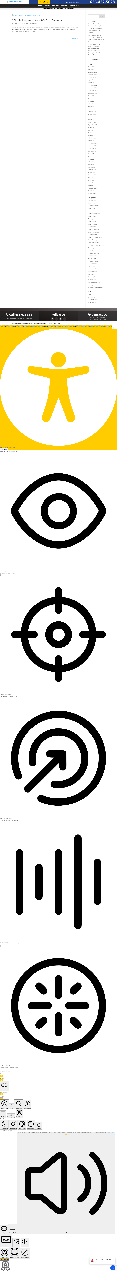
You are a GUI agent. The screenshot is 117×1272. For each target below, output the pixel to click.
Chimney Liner (92, 216)
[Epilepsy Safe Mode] (1, 1070)
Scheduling (91, 274)
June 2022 (91, 159)
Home (40, 6)
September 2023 (92, 125)
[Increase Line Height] (1, 1094)
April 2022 (91, 164)
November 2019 (92, 188)
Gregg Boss (17, 23)
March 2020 (91, 185)
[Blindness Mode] (1, 946)
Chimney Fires (92, 208)
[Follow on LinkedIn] (56, 319)
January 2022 (92, 172)
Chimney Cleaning (93, 205)
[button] (113, 328)
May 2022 (91, 162)
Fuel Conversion (92, 264)
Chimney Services (48, 8)
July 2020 (90, 177)
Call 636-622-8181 (21, 315)
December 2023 (92, 117)
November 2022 (92, 146)
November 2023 (92, 119)
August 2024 (91, 96)
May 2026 (91, 69)
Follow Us (58, 315)
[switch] (0, 575)
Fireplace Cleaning (93, 253)
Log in (89, 294)
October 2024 (92, 90)
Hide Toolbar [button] (4, 449)
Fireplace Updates (93, 261)
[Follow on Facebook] (52, 319)
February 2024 (92, 111)
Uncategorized (33, 23)
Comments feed (92, 299)
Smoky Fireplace (92, 279)
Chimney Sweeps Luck (94, 232)
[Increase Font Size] (1, 1076)
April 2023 (91, 133)
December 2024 (92, 85)
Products (55, 6)
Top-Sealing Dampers (94, 282)
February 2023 (92, 138)
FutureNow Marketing (46, 323)
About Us (64, 6)
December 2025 (92, 72)
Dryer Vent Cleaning (94, 242)
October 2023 (92, 122)
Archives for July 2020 (62, 8)
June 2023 (91, 127)
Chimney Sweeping (93, 229)
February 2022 (92, 169)
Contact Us (73, 6)
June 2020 (91, 180)
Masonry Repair (92, 271)
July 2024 (90, 98)
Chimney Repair (92, 224)
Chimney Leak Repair (94, 213)
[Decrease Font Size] (1, 1080)
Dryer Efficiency (92, 240)
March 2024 (91, 109)
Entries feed (91, 297)
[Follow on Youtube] (64, 319)
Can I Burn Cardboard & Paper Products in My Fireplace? (95, 30)
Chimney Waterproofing (95, 237)
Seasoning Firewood (94, 277)
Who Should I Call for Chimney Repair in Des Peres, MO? (94, 53)
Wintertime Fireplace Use (95, 287)
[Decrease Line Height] (1, 1098)
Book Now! (43, 2)
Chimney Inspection (93, 211)
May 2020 (91, 183)
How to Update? (110, 1132)
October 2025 (92, 77)
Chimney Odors (92, 219)
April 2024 (91, 106)
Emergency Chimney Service (96, 245)
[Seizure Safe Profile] (1, 699)
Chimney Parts (92, 221)
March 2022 (91, 167)
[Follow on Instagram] (60, 319)
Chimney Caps (92, 203)
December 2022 (92, 143)
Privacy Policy (56, 323)
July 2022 (90, 156)
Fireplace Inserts (93, 258)
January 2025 (92, 82)
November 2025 (92, 75)
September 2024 (92, 93)
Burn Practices (92, 200)
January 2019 (92, 193)
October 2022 (92, 148)
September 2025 (92, 80)
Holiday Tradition (93, 269)
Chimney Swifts (92, 234)
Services (46, 6)
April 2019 (91, 191)
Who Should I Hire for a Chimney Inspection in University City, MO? (94, 46)
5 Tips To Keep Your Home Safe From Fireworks (37, 20)
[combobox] (56, 327)
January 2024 (92, 114)
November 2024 (92, 88)
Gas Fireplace (92, 266)
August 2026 (91, 67)
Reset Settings (4, 1259)
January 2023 (92, 140)
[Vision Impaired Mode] (1, 575)
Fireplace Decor (92, 256)
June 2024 (91, 101)
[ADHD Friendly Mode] (1, 822)
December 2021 (92, 175)
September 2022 (92, 151)
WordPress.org (92, 302)
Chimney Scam (92, 227)
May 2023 (91, 130)
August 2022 (91, 154)
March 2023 (91, 135)
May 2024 (91, 104)
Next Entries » (76, 38)
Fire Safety (91, 248)
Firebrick (90, 250)
